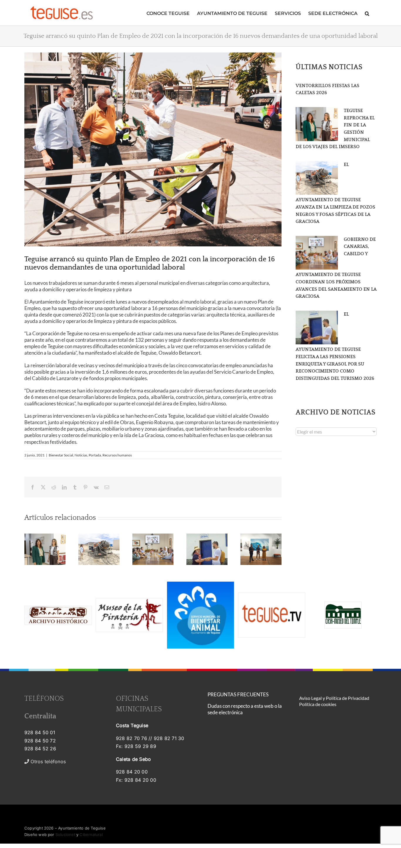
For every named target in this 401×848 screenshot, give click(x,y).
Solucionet (65, 834)
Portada (95, 455)
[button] (367, 13)
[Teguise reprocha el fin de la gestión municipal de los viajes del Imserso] (317, 124)
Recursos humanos (117, 455)
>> (51, 761)
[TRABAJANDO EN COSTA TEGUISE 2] (153, 149)
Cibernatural (91, 834)
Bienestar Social (61, 455)
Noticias (81, 455)
